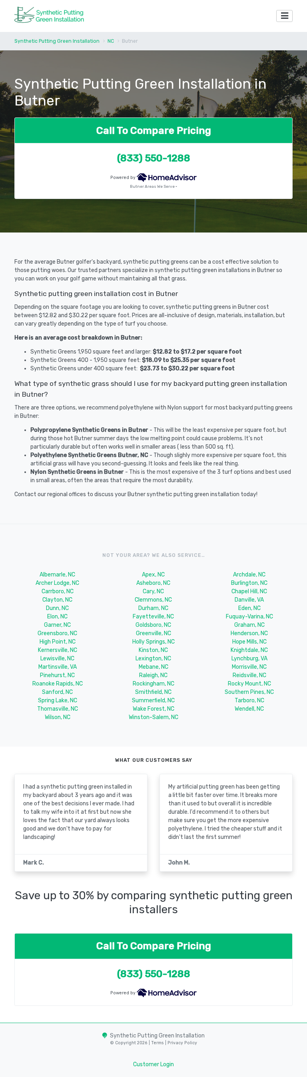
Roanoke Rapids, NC (57, 683)
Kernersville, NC (57, 650)
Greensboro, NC (57, 633)
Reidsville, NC (249, 675)
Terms (158, 1042)
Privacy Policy (181, 1042)
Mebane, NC (153, 667)
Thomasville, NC (57, 708)
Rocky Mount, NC (249, 683)
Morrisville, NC (249, 667)
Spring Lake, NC (57, 700)
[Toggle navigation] (284, 16)
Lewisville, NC (57, 658)
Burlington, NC (249, 583)
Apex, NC (153, 574)
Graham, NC (249, 625)
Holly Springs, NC (153, 641)
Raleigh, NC (153, 675)
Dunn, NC (57, 608)
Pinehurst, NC (57, 675)
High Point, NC (58, 641)
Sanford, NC (57, 692)
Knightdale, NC (249, 650)
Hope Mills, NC (249, 641)
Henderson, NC (249, 633)
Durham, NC (153, 608)
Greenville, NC (153, 633)
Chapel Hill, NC (249, 591)
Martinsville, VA (57, 667)
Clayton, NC (57, 599)
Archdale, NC (249, 574)
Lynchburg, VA (249, 658)
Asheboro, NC (153, 583)
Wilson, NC (57, 717)
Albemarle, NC (57, 574)
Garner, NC (57, 625)
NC (111, 41)
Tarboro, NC (249, 700)
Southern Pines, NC (249, 692)
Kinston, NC (153, 650)
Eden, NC (249, 608)
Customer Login (153, 1064)
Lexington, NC (153, 658)
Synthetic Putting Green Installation (57, 41)
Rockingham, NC (153, 683)
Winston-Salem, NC (153, 717)
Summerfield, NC (153, 700)
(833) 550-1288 (153, 158)
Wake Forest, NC (153, 708)
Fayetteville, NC (153, 616)
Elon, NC (57, 616)
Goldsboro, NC (153, 625)
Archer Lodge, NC (57, 583)
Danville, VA (249, 599)
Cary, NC (153, 591)
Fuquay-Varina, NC (249, 616)
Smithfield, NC (153, 692)
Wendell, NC (249, 708)
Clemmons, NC (153, 599)
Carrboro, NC (58, 591)
